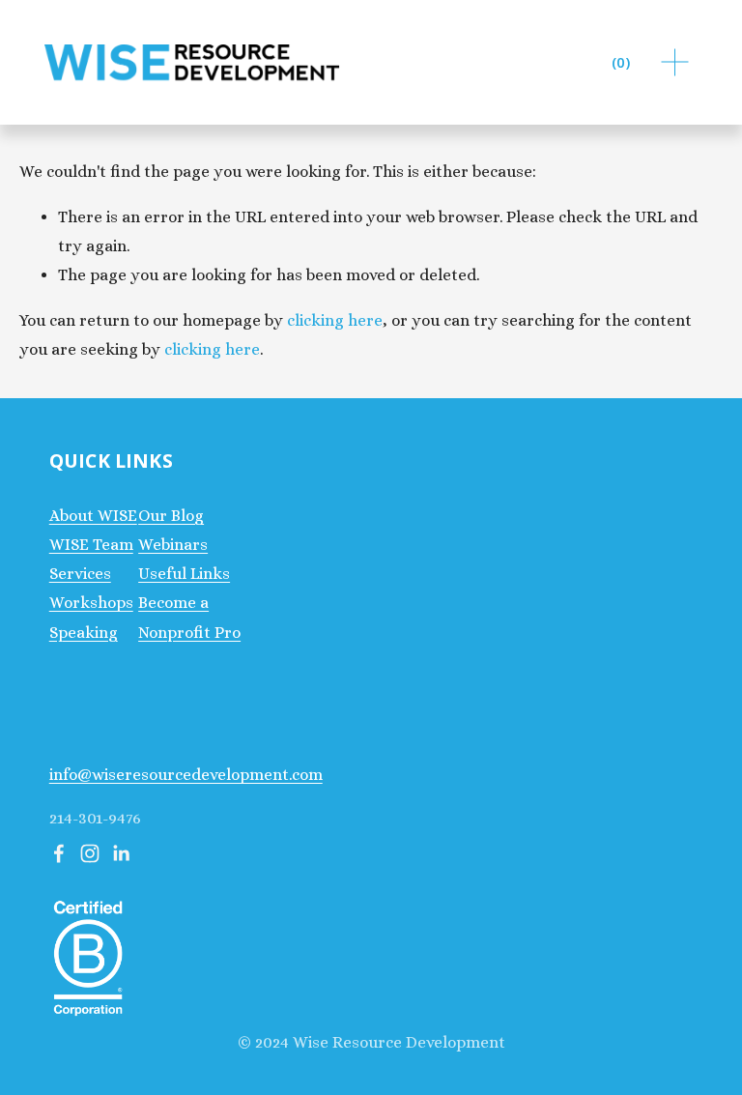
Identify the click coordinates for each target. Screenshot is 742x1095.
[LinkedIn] (120, 853)
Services (80, 573)
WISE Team (91, 544)
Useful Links (184, 573)
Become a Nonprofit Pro (189, 617)
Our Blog (171, 515)
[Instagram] (90, 853)
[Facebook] (59, 853)
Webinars (173, 544)
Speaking (83, 632)
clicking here (335, 320)
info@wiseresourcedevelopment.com (186, 774)
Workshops (91, 602)
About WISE (93, 515)
